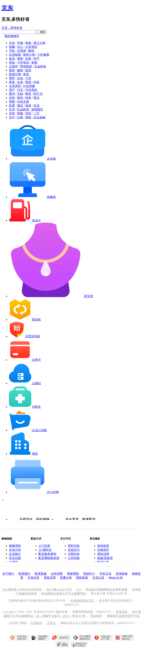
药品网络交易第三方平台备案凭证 (64, 593)
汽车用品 (31, 89)
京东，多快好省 (11, 27)
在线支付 (74, 549)
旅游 (28, 105)
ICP (79, 589)
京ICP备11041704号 (59, 589)
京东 (7, 7)
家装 (12, 70)
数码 (31, 50)
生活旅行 (15, 553)
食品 (12, 58)
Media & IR (116, 577)
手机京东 (105, 573)
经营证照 (122, 611)
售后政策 (103, 545)
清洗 (28, 113)
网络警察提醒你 (40, 638)
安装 (12, 113)
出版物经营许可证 (82, 600)
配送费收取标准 (48, 558)
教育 (28, 93)
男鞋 (12, 78)
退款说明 (103, 553)
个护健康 (43, 54)
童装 (28, 82)
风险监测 (50, 577)
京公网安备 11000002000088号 (22, 589)
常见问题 (15, 558)
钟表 (28, 97)
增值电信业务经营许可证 (123, 616)
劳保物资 (26, 66)
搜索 (41, 32)
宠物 (34, 62)
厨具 (26, 74)
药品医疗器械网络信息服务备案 (107, 589)
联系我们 (24, 573)
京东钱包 (36, 623)
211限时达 (45, 549)
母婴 (12, 101)
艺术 (12, 109)
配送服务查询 (47, 553)
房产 (12, 89)
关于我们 (8, 573)
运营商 (21, 50)
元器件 (13, 66)
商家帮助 (73, 573)
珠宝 (36, 97)
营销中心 (89, 573)
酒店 (20, 105)
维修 (20, 113)
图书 (12, 93)
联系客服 (41, 573)
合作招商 (57, 573)
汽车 (20, 89)
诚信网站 (61, 638)
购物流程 (15, 545)
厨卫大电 (39, 43)
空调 (20, 43)
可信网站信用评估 (18, 638)
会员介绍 (15, 549)
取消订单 (103, 562)
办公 (20, 46)
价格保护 (103, 549)
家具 (28, 70)
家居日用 (15, 74)
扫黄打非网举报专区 (124, 638)
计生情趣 (29, 86)
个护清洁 (23, 62)
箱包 (20, 97)
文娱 (20, 93)
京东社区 (33, 577)
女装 (20, 82)
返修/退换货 (105, 558)
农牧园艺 (37, 109)
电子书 (38, 93)
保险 (28, 117)
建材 (20, 70)
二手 (36, 113)
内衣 (36, 82)
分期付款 (74, 553)
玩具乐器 (23, 101)
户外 (28, 78)
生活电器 (15, 54)
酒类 (20, 58)
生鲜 (28, 58)
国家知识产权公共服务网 (79, 644)
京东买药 (15, 86)
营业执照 (96, 616)
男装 (12, 82)
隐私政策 (82, 577)
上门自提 (44, 545)
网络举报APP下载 (103, 638)
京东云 (52, 623)
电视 (28, 43)
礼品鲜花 (23, 109)
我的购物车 (11, 36)
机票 (12, 105)
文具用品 (31, 46)
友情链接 (122, 573)
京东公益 (98, 577)
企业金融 (39, 117)
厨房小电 (29, 54)
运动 (20, 78)
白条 (20, 117)
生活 (36, 105)
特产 (36, 58)
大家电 (13, 562)
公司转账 (74, 558)
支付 (12, 117)
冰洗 (12, 43)
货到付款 (74, 545)
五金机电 (40, 66)
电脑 (12, 46)
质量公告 (66, 577)
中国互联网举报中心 (82, 638)
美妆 (12, 62)
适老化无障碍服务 (62, 644)
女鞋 (12, 97)
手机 (12, 50)
